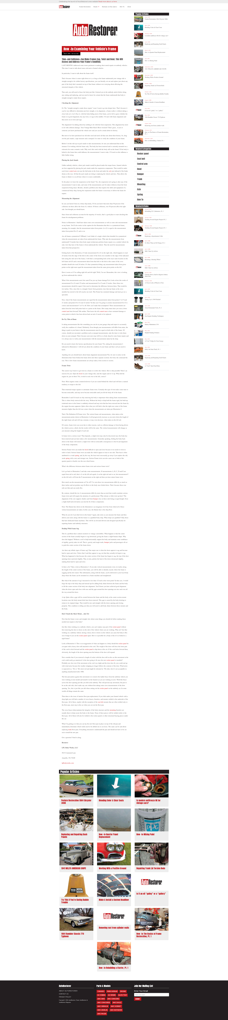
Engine (123, 991)
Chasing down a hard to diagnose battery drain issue (156, 275)
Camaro (100, 991)
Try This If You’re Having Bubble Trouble (157, 94)
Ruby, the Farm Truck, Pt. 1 (152, 349)
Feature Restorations (85, 7)
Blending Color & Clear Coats (153, 27)
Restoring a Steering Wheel (152, 259)
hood (80, 373)
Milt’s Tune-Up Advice (151, 251)
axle (110, 171)
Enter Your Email (141, 991)
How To (122, 7)
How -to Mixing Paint (151, 61)
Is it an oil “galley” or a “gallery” (154, 110)
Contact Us (63, 994)
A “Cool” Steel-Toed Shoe (152, 366)
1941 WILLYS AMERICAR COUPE (155, 69)
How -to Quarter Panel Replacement (155, 52)
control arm (73, 171)
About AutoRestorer (68, 991)
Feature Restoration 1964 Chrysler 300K (156, 19)
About (129, 7)
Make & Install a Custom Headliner (155, 102)
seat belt (100, 702)
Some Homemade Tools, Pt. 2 (153, 308)
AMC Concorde (103, 1002)
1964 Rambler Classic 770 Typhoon (155, 117)
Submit (137, 999)
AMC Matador (116, 1010)
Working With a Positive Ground (154, 77)
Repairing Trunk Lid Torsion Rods (154, 85)
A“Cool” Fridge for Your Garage (154, 341)
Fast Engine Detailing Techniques (154, 316)
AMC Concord (113, 999)
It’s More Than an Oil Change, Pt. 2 (155, 243)
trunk (70, 729)
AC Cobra (101, 995)
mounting (113, 710)
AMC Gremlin (102, 1006)
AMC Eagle (117, 1002)
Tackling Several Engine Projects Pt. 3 (155, 228)
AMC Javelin (102, 1010)
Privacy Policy (65, 997)
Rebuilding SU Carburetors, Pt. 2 (154, 211)
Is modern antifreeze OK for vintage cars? (156, 36)
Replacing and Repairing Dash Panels (155, 44)
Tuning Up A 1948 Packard (152, 299)
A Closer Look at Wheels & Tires (154, 283)
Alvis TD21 (122, 995)
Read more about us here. (107, 1)
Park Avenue (112, 991)
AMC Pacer (101, 1014)
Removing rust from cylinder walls (154, 125)
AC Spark (112, 995)
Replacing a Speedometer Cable (154, 236)
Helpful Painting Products (152, 333)
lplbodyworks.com (68, 763)
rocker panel (117, 627)
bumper (95, 499)
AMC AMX (101, 999)
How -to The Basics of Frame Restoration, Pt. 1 (157, 133)
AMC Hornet (116, 1006)
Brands (96, 7)
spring (77, 455)
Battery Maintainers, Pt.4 (152, 324)
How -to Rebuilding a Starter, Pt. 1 (154, 140)
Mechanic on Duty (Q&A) (109, 7)
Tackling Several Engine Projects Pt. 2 (155, 219)
